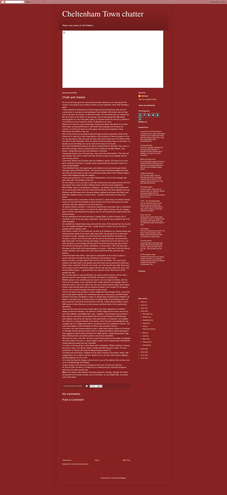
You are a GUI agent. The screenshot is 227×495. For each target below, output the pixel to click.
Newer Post (67, 460)
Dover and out (145, 215)
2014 (143, 349)
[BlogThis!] (93, 386)
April (144, 336)
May (144, 333)
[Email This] (91, 386)
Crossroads (144, 229)
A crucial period (145, 241)
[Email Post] (86, 386)
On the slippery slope (148, 254)
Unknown (144, 96)
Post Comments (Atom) (80, 464)
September (147, 320)
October (146, 317)
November (147, 314)
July (144, 326)
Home (97, 460)
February (146, 342)
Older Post (126, 460)
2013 (143, 352)
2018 (143, 302)
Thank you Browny (147, 173)
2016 (143, 308)
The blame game (146, 187)
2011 (143, 358)
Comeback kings (146, 145)
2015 (143, 311)
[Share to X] (96, 386)
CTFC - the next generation (150, 201)
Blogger (123, 478)
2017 (143, 305)
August (145, 323)
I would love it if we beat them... (151, 131)
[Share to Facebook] (98, 386)
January (146, 345)
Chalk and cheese (148, 329)
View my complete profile (147, 99)
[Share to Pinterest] (101, 386)
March (145, 339)
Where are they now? (148, 159)
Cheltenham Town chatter (103, 13)
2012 (143, 355)
